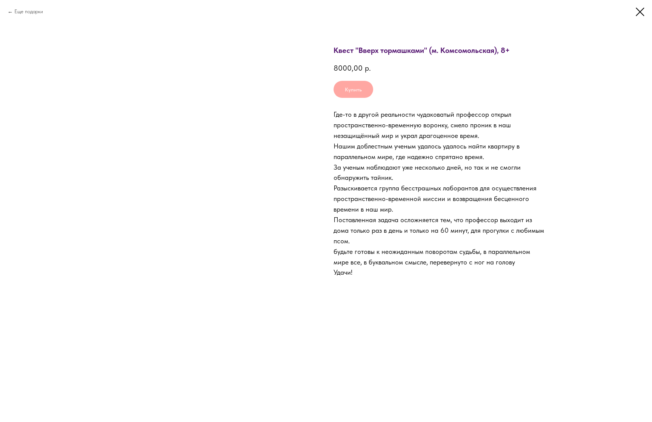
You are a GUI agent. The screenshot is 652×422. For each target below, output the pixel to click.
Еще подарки (28, 11)
